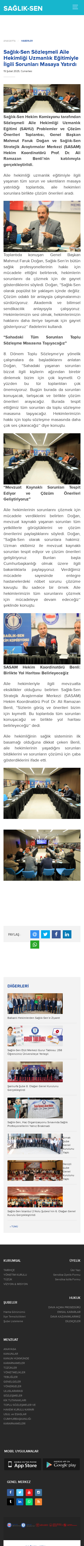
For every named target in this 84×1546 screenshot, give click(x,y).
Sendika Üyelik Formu (66, 1275)
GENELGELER (12, 1382)
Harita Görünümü (14, 1312)
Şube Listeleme (13, 1321)
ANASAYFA (10, 41)
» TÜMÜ (14, 1226)
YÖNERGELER (12, 1386)
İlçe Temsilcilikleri (15, 1316)
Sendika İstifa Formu (67, 1279)
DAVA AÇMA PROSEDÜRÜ (64, 1307)
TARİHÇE (9, 1270)
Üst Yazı (75, 1270)
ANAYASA (10, 1349)
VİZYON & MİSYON (16, 1284)
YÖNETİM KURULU (15, 1275)
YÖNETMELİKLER (14, 1372)
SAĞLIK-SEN (23, 8)
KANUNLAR (11, 1354)
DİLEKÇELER (72, 1321)
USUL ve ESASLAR (15, 1414)
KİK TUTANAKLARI (15, 1400)
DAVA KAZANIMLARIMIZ (65, 1316)
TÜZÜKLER (10, 1368)
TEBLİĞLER (11, 1377)
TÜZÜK (8, 1279)
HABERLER (27, 41)
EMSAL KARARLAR (68, 1312)
